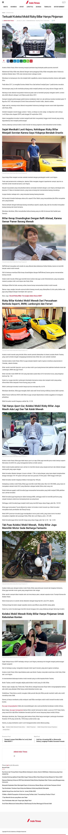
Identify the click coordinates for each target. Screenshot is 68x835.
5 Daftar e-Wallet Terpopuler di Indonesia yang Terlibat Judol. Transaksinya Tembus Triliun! (28, 794)
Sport (22, 6)
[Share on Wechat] (27, 61)
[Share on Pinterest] (31, 61)
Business (14, 6)
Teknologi (47, 6)
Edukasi (38, 6)
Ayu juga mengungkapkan (10, 706)
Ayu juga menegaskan (16, 710)
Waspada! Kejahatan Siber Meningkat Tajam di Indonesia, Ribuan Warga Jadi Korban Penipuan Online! (31, 785)
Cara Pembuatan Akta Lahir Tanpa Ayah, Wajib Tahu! (17, 800)
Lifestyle (30, 6)
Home (3, 12)
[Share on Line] (24, 61)
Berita (5, 6)
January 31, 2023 (21, 20)
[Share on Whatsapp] (21, 61)
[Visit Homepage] (33, 2)
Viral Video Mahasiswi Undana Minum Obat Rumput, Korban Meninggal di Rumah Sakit (27, 803)
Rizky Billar (6, 729)
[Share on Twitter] (11, 61)
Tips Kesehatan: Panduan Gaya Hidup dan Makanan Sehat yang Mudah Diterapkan (25, 788)
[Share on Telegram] (18, 61)
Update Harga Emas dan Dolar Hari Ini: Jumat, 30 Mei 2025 (19, 791)
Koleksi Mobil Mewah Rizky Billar (15, 727)
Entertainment (59, 6)
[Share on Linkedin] (14, 61)
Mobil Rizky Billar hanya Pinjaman (47, 727)
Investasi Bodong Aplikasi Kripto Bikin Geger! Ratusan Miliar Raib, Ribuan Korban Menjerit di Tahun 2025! (32, 777)
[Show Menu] (3, 2)
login (7, 765)
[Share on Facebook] (8, 61)
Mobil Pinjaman (31, 727)
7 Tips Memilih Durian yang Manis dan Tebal (14, 797)
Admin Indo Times (9, 20)
